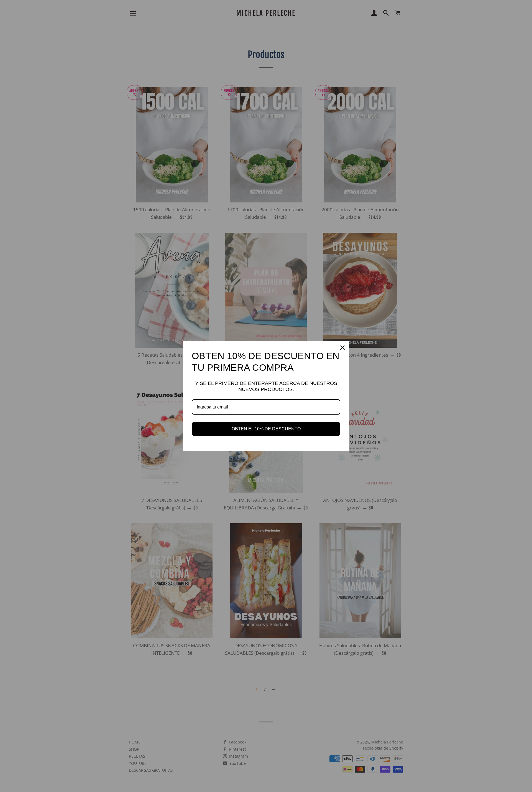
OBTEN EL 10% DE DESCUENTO (266, 429)
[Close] (342, 347)
